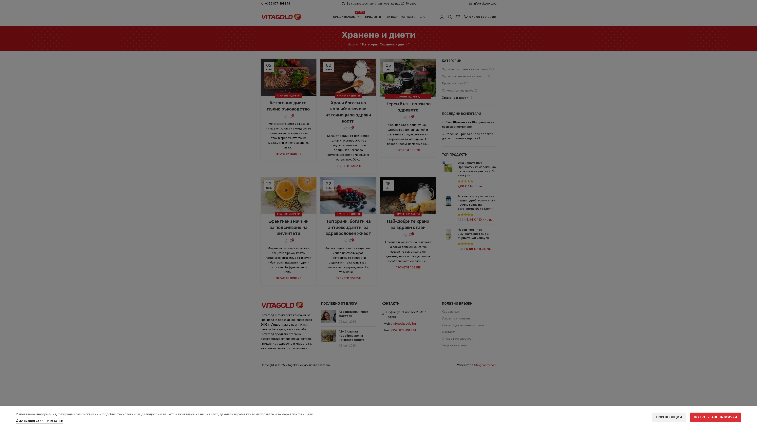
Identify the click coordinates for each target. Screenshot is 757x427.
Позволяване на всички (715, 417)
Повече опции (669, 417)
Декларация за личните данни (39, 420)
